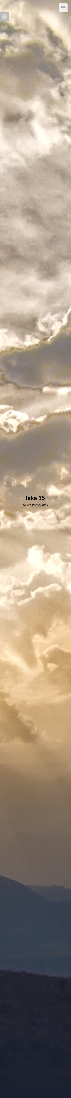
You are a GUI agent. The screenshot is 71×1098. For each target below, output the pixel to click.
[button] (4, 16)
